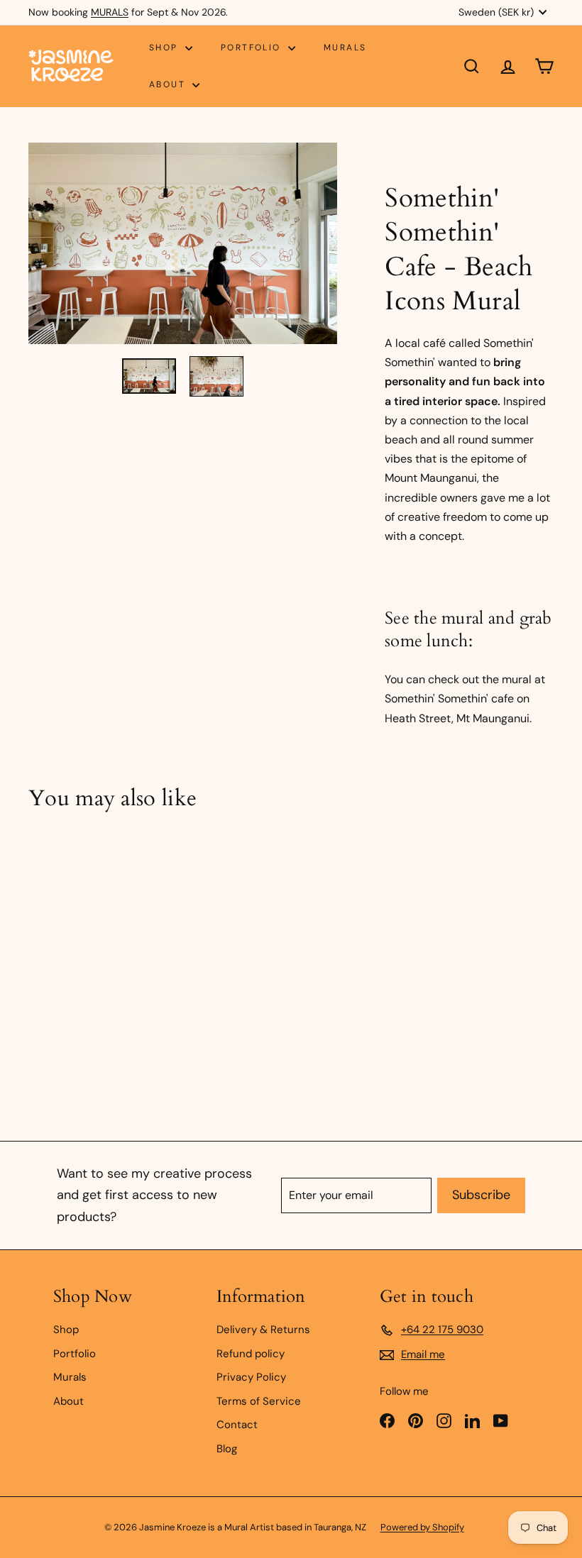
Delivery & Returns (263, 1329)
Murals (345, 47)
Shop (165, 47)
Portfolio (253, 47)
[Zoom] (182, 243)
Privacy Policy (251, 1377)
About (169, 84)
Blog (226, 1449)
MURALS (109, 12)
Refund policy (250, 1354)
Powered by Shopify (422, 1527)
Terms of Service (258, 1401)
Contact (237, 1425)
